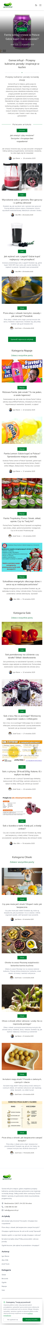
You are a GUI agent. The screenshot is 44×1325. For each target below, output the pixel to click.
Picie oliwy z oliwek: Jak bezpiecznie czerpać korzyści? (20, 1227)
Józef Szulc (6, 1264)
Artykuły (6, 1216)
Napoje (22, 29)
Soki (22, 195)
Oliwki (22, 308)
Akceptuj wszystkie (31, 1319)
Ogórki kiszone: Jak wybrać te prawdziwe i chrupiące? (20, 1245)
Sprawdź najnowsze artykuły (22, 339)
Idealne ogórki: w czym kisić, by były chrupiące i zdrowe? (21, 1235)
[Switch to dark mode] (36, 5)
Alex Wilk (5, 1260)
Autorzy (5, 1251)
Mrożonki (22, 130)
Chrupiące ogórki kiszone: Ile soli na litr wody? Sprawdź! (21, 1231)
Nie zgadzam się (12, 1319)
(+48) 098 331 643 (10, 1207)
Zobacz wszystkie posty (22, 355)
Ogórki (4, 1282)
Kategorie (6, 1270)
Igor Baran (5, 1256)
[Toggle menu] (40, 5)
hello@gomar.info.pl (11, 1210)
